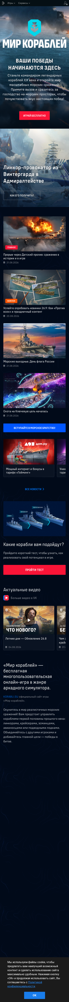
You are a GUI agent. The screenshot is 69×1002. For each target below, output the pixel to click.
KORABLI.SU (10, 696)
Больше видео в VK (24, 598)
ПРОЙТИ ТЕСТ (34, 570)
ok (34, 995)
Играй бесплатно (34, 115)
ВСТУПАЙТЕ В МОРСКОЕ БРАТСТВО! (34, 428)
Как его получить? (22, 195)
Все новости (33, 489)
